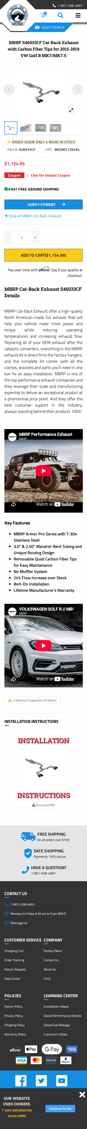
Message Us (18, 922)
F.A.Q (47, 978)
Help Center (12, 978)
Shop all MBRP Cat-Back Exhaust (34, 216)
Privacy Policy (13, 1015)
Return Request (15, 969)
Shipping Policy (14, 1024)
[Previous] (9, 89)
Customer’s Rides (56, 1034)
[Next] (77, 89)
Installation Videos (56, 1006)
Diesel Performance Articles (62, 1015)
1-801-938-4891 (70, 5)
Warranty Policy (15, 1034)
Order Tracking (14, 960)
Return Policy (13, 1006)
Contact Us (51, 960)
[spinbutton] (21, 237)
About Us (50, 969)
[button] (8, 237)
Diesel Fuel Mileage (57, 1024)
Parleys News (53, 950)
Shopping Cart (14, 950)
